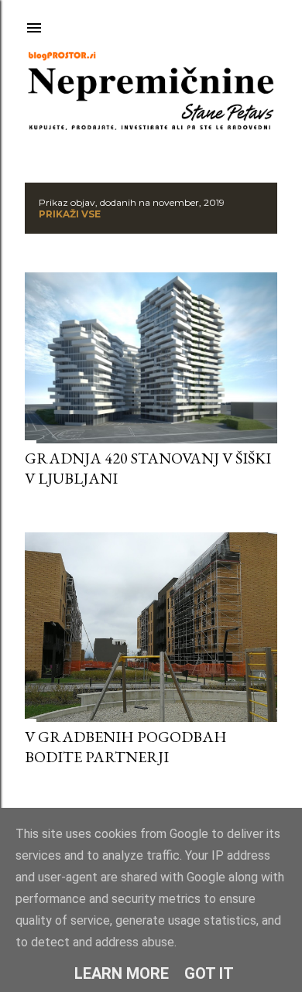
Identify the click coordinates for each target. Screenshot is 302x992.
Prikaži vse (70, 214)
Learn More (121, 973)
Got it (209, 973)
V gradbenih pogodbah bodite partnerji (126, 747)
